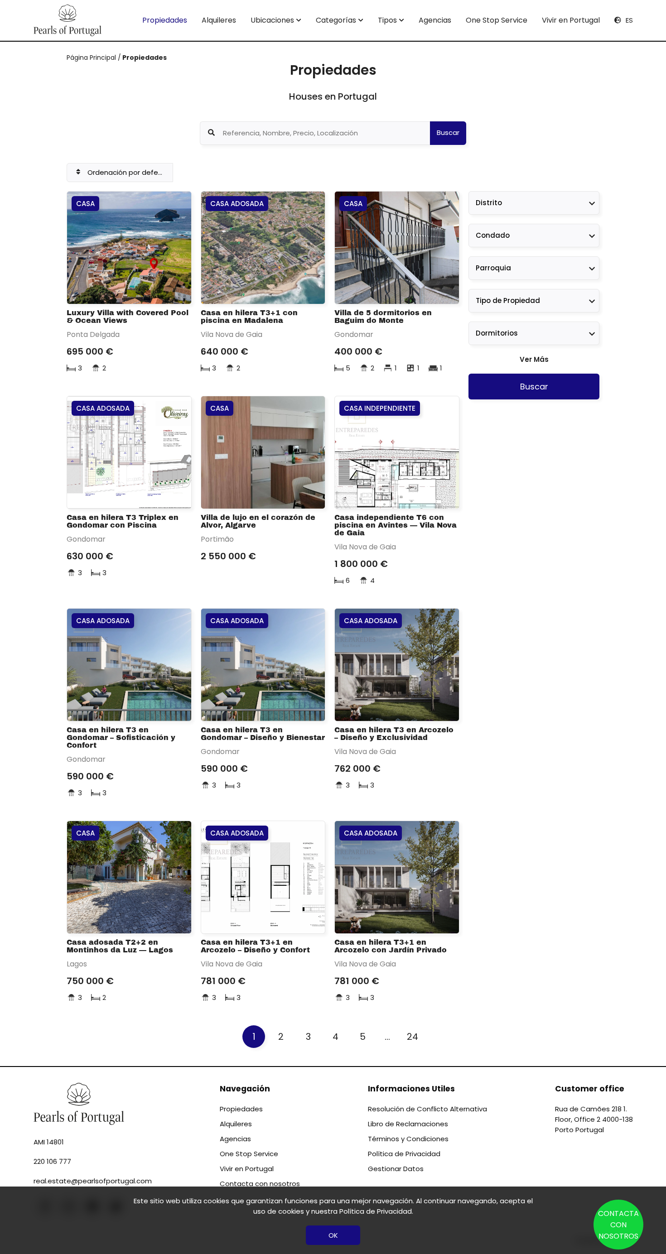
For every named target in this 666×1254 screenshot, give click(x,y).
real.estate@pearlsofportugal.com (93, 1181)
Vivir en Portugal (571, 20)
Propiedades (164, 20)
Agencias (435, 20)
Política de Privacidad (404, 1153)
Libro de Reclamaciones (408, 1124)
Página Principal (92, 57)
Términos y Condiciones (408, 1138)
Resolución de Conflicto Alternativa (427, 1109)
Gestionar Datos (396, 1168)
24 (412, 1036)
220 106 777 (52, 1161)
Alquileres (219, 20)
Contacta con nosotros (260, 1183)
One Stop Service (496, 20)
